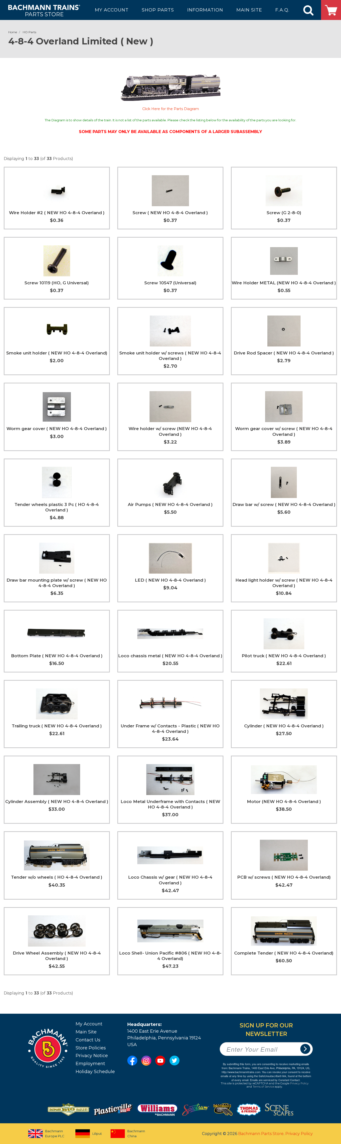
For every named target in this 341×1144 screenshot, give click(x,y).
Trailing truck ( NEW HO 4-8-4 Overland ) (57, 725)
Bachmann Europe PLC (54, 1133)
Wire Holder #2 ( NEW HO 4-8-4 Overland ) (57, 212)
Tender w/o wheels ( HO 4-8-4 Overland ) (56, 877)
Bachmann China (136, 1133)
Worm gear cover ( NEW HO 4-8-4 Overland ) (56, 428)
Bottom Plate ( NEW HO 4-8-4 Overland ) (57, 655)
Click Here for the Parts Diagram (170, 109)
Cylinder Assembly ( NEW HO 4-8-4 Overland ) (56, 801)
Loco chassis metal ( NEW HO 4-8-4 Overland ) (170, 655)
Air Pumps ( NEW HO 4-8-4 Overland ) (170, 504)
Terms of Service (263, 1086)
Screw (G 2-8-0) (284, 212)
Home (12, 32)
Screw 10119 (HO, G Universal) (56, 282)
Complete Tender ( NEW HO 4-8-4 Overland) (284, 953)
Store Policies (91, 1048)
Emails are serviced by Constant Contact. (275, 1080)
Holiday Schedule (95, 1071)
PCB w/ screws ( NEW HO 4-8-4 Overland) (284, 877)
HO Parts (29, 32)
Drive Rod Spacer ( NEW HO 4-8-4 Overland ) (284, 352)
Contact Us (88, 1040)
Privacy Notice (92, 1055)
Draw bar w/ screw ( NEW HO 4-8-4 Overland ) (284, 504)
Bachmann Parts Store (261, 1133)
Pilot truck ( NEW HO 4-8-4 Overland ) (284, 655)
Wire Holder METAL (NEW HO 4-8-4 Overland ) (284, 282)
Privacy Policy (299, 1083)
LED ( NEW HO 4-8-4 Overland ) (170, 580)
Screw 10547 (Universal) (170, 282)
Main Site (86, 1032)
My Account (89, 1024)
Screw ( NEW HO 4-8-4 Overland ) (170, 212)
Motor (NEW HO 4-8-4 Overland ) (284, 801)
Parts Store (44, 14)
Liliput (97, 1134)
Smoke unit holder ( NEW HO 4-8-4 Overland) (56, 352)
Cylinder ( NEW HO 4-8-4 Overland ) (284, 725)
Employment (90, 1063)
